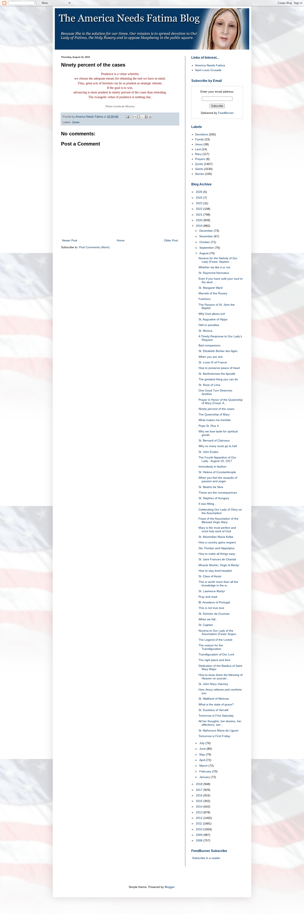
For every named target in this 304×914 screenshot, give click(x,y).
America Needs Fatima (210, 65)
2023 (199, 203)
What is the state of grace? (216, 704)
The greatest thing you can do (218, 379)
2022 (199, 208)
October (205, 242)
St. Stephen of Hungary (214, 498)
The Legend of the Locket (215, 639)
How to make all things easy (217, 553)
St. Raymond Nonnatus (214, 272)
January (205, 777)
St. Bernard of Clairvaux (214, 440)
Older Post (171, 240)
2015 (199, 801)
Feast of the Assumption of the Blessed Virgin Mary (218, 520)
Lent (198, 149)
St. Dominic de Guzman (214, 613)
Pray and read (208, 596)
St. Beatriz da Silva (211, 487)
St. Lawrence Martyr (212, 591)
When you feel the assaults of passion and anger (218, 479)
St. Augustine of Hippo (213, 319)
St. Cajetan (206, 624)
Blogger (170, 887)
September (207, 247)
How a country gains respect (217, 542)
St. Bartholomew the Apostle (217, 373)
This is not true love (211, 608)
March (203, 765)
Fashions (205, 299)
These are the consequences (218, 492)
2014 (199, 806)
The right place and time (214, 660)
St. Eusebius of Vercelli (213, 710)
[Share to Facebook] (146, 117)
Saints (199, 169)
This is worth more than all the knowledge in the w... (218, 583)
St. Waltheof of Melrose (214, 698)
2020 (199, 220)
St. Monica (205, 330)
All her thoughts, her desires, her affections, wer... (220, 723)
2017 (199, 789)
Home (120, 240)
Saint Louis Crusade (208, 70)
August (204, 253)
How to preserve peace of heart (219, 368)
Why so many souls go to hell (218, 446)
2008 (199, 840)
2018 (199, 784)
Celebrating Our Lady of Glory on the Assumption (220, 511)
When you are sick (211, 356)
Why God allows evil (212, 313)
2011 (199, 823)
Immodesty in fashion (212, 466)
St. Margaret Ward (211, 287)
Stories (199, 173)
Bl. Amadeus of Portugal (214, 602)
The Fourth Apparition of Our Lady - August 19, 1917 (217, 459)
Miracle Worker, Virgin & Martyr (219, 565)
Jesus (199, 144)
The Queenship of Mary (214, 414)
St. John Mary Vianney (213, 684)
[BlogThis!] (138, 117)
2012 (199, 818)
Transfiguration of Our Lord (216, 654)
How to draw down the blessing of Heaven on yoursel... (221, 676)
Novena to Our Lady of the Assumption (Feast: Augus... (218, 632)
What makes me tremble (215, 420)
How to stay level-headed (215, 570)
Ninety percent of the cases (216, 408)
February (205, 771)
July (202, 743)
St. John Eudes (208, 451)
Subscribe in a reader (206, 858)
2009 (199, 834)
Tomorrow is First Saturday (216, 715)
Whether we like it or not (214, 267)
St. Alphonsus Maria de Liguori (218, 730)
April (202, 760)
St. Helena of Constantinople (217, 472)
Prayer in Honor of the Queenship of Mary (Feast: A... (221, 401)
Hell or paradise (209, 325)
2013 (199, 812)
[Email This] (135, 117)
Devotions (201, 134)
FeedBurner (226, 113)
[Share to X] (142, 117)
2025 (199, 197)
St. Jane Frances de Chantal (217, 559)
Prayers (200, 159)
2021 (199, 214)
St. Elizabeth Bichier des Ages (218, 351)
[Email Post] (127, 116)
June (203, 748)
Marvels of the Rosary (213, 293)
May (202, 754)
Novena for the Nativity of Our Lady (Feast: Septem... (218, 260)
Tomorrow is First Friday (214, 736)
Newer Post (69, 240)
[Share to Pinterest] (150, 117)
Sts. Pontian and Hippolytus (217, 548)
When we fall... (208, 619)
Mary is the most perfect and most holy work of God (217, 529)
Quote (75, 122)
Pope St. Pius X (209, 425)
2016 (199, 795)
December (206, 230)
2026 (199, 191)
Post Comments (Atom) (94, 247)
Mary (198, 154)
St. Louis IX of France (213, 362)
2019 (199, 225)
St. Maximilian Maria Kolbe (216, 536)
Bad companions (209, 345)
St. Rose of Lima (209, 385)
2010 (199, 829)
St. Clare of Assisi (210, 576)
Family (199, 139)
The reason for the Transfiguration (211, 647)
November (206, 236)
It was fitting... (208, 503)
